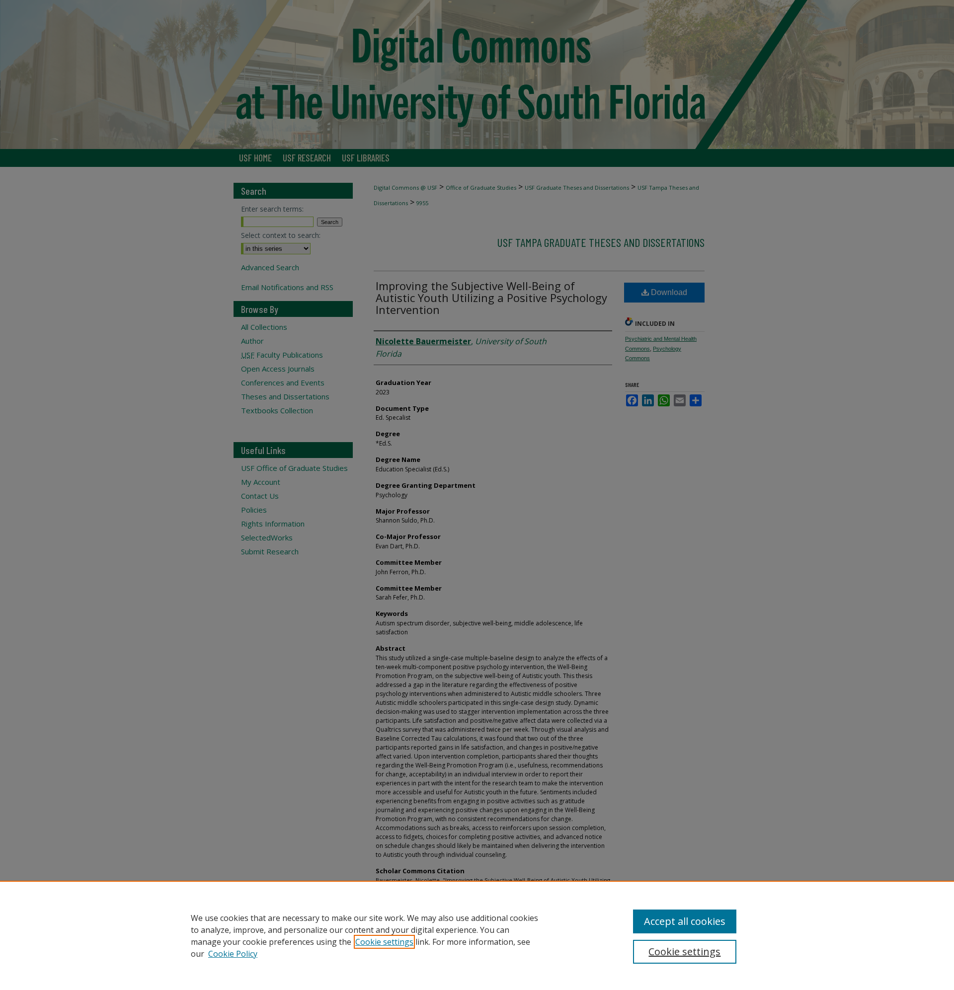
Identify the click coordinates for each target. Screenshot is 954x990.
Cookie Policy (232, 953)
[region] (477, 935)
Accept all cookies (684, 921)
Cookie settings (384, 941)
